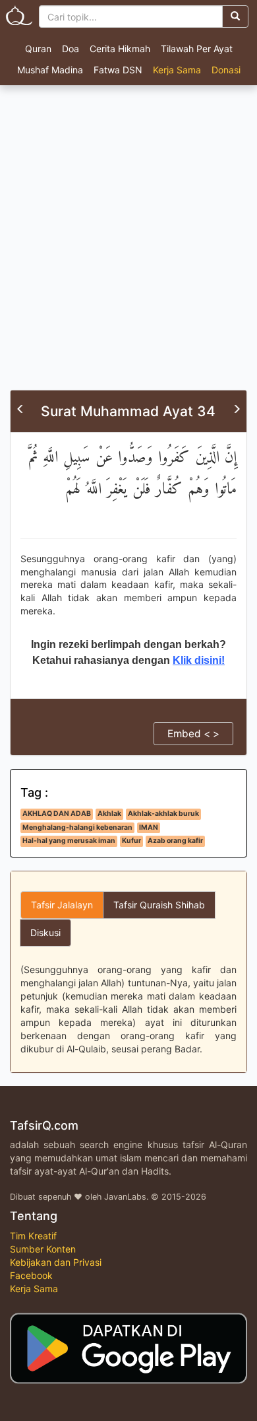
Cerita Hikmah (120, 48)
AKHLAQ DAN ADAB (56, 813)
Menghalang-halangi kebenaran (77, 827)
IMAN (148, 827)
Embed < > (193, 733)
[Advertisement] (128, 254)
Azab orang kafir (175, 840)
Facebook (31, 1275)
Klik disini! (199, 660)
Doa (70, 48)
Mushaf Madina (50, 69)
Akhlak (109, 813)
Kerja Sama (177, 69)
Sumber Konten (43, 1249)
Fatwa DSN (118, 69)
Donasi (226, 69)
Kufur (131, 840)
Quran (38, 48)
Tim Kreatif (33, 1235)
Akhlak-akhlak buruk (163, 813)
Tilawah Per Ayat (197, 48)
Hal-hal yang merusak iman (68, 840)
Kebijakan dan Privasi (55, 1262)
